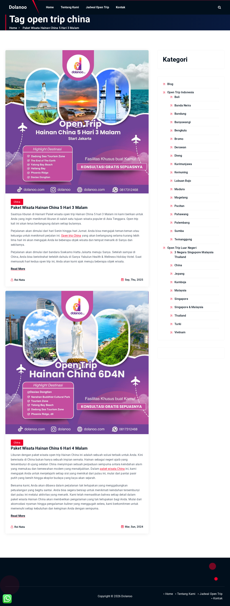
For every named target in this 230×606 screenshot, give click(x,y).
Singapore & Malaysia (188, 307)
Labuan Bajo (182, 180)
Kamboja (180, 282)
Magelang (181, 197)
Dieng (178, 155)
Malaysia (180, 290)
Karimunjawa (183, 164)
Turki (177, 324)
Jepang (179, 273)
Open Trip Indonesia (180, 92)
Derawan (180, 147)
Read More (18, 269)
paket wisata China (112, 468)
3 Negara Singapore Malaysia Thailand (193, 255)
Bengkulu (180, 130)
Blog (170, 84)
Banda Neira (182, 105)
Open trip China (71, 235)
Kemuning (181, 172)
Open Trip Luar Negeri (181, 248)
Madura (179, 189)
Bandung (180, 113)
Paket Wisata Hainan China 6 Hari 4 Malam (49, 448)
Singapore (181, 299)
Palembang (181, 222)
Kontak (120, 7)
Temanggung (183, 239)
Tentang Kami (70, 7)
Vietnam (179, 332)
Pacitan (179, 206)
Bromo (178, 139)
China (17, 201)
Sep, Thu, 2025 (133, 279)
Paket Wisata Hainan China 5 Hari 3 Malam (51, 28)
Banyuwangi (182, 122)
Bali (177, 97)
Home (50, 7)
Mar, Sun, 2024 (133, 526)
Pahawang (181, 214)
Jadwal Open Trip (97, 7)
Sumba (179, 231)
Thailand (180, 315)
